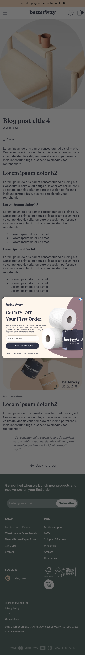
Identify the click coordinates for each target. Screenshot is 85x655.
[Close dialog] (80, 299)
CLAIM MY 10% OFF (22, 345)
